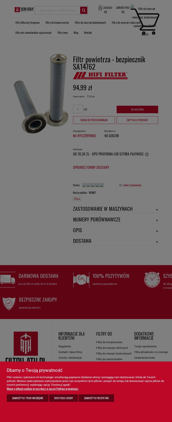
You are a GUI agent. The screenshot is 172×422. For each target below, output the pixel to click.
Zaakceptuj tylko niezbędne (27, 398)
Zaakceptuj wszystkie (96, 398)
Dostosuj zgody (63, 398)
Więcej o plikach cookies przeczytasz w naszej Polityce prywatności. (43, 389)
